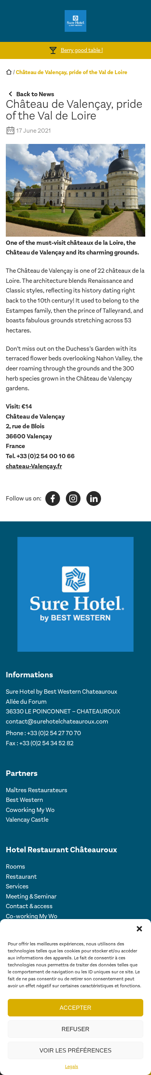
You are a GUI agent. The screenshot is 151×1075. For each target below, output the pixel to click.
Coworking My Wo (30, 810)
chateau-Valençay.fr (34, 466)
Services (17, 886)
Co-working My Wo (31, 916)
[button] (139, 929)
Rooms (15, 866)
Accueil (9, 72)
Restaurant (21, 876)
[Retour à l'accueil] (76, 21)
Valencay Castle (27, 819)
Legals (71, 1066)
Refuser (75, 1029)
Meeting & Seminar (31, 896)
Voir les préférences (75, 1050)
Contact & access (29, 906)
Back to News (35, 94)
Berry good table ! (82, 50)
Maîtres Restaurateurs (36, 790)
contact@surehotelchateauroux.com (57, 721)
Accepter (75, 1007)
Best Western (24, 800)
